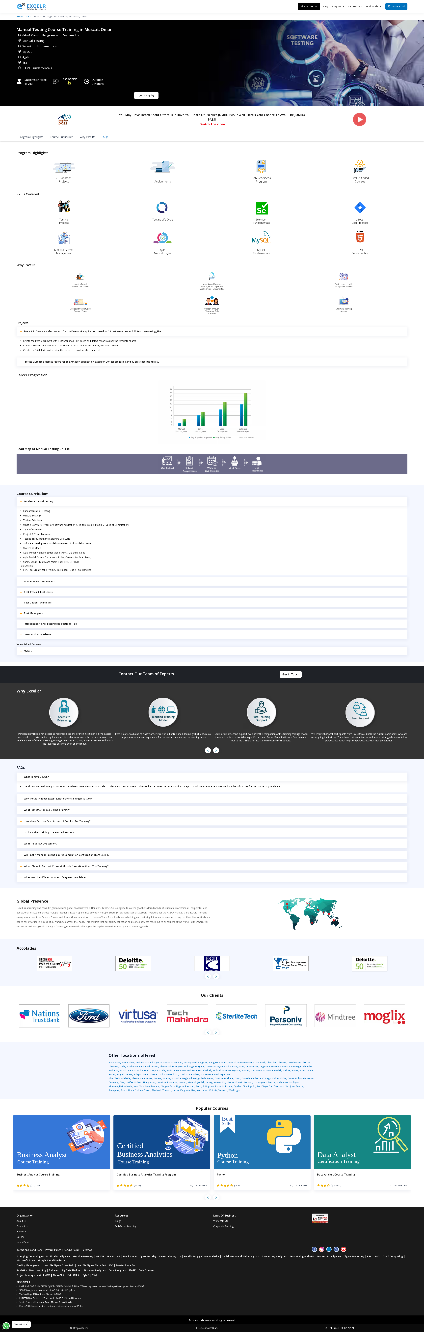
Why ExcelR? (87, 137)
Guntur (154, 1066)
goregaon (177, 1066)
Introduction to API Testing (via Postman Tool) (51, 623)
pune (310, 1070)
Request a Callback (208, 1328)
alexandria (137, 1078)
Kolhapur (113, 1070)
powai (302, 1070)
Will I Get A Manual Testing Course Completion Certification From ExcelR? (66, 854)
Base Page (114, 1062)
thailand (156, 1090)
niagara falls (168, 1086)
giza (122, 1082)
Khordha (307, 1066)
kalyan (145, 1070)
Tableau (53, 1270)
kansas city (220, 1082)
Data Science (146, 1270)
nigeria (180, 1086)
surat (146, 1074)
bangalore (214, 1062)
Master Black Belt (126, 1265)
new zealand (152, 1086)
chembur (272, 1062)
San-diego (262, 1086)
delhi (122, 1066)
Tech (28, 16)
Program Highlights (31, 137)
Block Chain (130, 1256)
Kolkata (171, 1070)
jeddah (201, 1082)
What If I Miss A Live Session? (40, 843)
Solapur (138, 1074)
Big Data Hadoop (71, 1270)
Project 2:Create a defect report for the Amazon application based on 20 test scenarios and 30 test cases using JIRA (91, 361)
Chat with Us (20, 1324)
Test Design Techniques (38, 602)
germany (113, 1082)
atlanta (166, 1078)
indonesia (172, 1082)
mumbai (226, 1070)
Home (20, 16)
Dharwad (113, 1066)
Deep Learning (37, 1270)
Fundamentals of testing (38, 501)
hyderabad (223, 1066)
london (248, 1082)
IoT (118, 1256)
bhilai (224, 1062)
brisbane (229, 1078)
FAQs (105, 137)
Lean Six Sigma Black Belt (91, 1265)
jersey (209, 1082)
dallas (275, 1078)
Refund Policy (72, 1249)
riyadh (251, 1086)
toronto (166, 1090)
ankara (157, 1078)
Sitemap (87, 1249)
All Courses (307, 6)
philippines (208, 1086)
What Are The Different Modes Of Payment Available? (55, 877)
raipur (112, 1074)
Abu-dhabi (114, 1078)
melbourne (282, 1082)
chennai (282, 1062)
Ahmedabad (128, 1062)
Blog (325, 6)
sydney (139, 1090)
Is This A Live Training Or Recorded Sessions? (50, 832)
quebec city (240, 1086)
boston (219, 1078)
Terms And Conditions (29, 1249)
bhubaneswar (244, 1062)
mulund (217, 1070)
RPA (369, 1256)
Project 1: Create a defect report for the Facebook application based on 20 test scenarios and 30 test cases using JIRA (92, 331)
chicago (266, 1078)
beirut (210, 1078)
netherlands (125, 1086)
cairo (237, 1078)
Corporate (338, 6)
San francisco (276, 1086)
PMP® (46, 1275)
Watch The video (212, 124)
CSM (94, 1275)
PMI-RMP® (73, 1275)
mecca (271, 1082)
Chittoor (306, 1062)
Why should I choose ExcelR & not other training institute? (58, 798)
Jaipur (241, 1066)
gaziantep (308, 1078)
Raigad (120, 1074)
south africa (127, 1090)
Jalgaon (264, 1066)
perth (198, 1086)
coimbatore (294, 1062)
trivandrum (172, 1074)
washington (235, 1090)
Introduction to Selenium (38, 634)
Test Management (35, 613)
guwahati (211, 1066)
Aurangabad (190, 1062)
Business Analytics (95, 1270)
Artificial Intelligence (58, 1256)
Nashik (277, 1070)
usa (193, 1090)
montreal (113, 1086)
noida (269, 1070)
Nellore (287, 1070)
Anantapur (176, 1062)
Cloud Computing (392, 1256)
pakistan (189, 1086)
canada (246, 1078)
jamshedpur (252, 1066)
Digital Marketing (354, 1256)
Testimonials (69, 79)
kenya (230, 1082)
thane (153, 1074)
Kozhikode (125, 1070)
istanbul (191, 1082)
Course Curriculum (61, 137)
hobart (138, 1082)
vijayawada (207, 1074)
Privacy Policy (53, 1249)
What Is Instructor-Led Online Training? (47, 809)
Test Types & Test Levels (38, 592)
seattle (299, 1086)
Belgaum (203, 1062)
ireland (182, 1082)
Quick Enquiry (146, 95)
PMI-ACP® (58, 1275)
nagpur (245, 1070)
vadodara (194, 1074)
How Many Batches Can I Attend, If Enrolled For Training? (57, 821)
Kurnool (136, 1070)
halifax (129, 1082)
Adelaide (125, 1078)
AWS (376, 1256)
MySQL (28, 650)
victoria (213, 1090)
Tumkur (184, 1074)
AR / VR (100, 1256)
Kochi (162, 1070)
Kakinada (274, 1066)
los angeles (260, 1082)
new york (138, 1086)
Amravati (165, 1062)
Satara (128, 1074)
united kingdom (181, 1090)
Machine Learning (83, 1256)
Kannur (284, 1066)
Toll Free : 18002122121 (341, 1328)
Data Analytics (117, 1270)
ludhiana (192, 1070)
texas (147, 1090)
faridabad (144, 1066)
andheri (140, 1062)
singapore (114, 1090)
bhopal (232, 1062)
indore (233, 1066)
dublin (298, 1078)
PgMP (85, 1275)
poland (229, 1086)
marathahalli (204, 1070)
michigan (294, 1082)
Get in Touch (290, 674)
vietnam (222, 1090)
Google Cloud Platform (51, 1260)
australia (176, 1078)
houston (161, 1082)
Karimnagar (295, 1066)
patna (295, 1070)
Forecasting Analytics (274, 1256)
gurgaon (200, 1066)
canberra (256, 1078)
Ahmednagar (152, 1062)
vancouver (202, 1090)
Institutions (355, 6)
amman (148, 1078)
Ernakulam (132, 1066)
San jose (290, 1086)
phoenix (219, 1086)
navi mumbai (258, 1070)
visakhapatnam (222, 1074)
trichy (161, 1074)
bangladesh (199, 1078)
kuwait (239, 1082)
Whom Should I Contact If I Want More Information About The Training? (66, 866)
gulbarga (189, 1066)
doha (283, 1078)
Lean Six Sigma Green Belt (59, 1265)
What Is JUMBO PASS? (36, 776)
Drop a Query (80, 1328)
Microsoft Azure (26, 1260)
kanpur (154, 1070)
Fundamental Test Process (39, 581)
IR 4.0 (110, 1256)
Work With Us (373, 6)
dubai (291, 1078)
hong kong (149, 1082)
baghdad (187, 1078)
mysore (236, 1070)
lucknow (181, 1070)
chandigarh (259, 1062)
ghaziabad (165, 1066)
